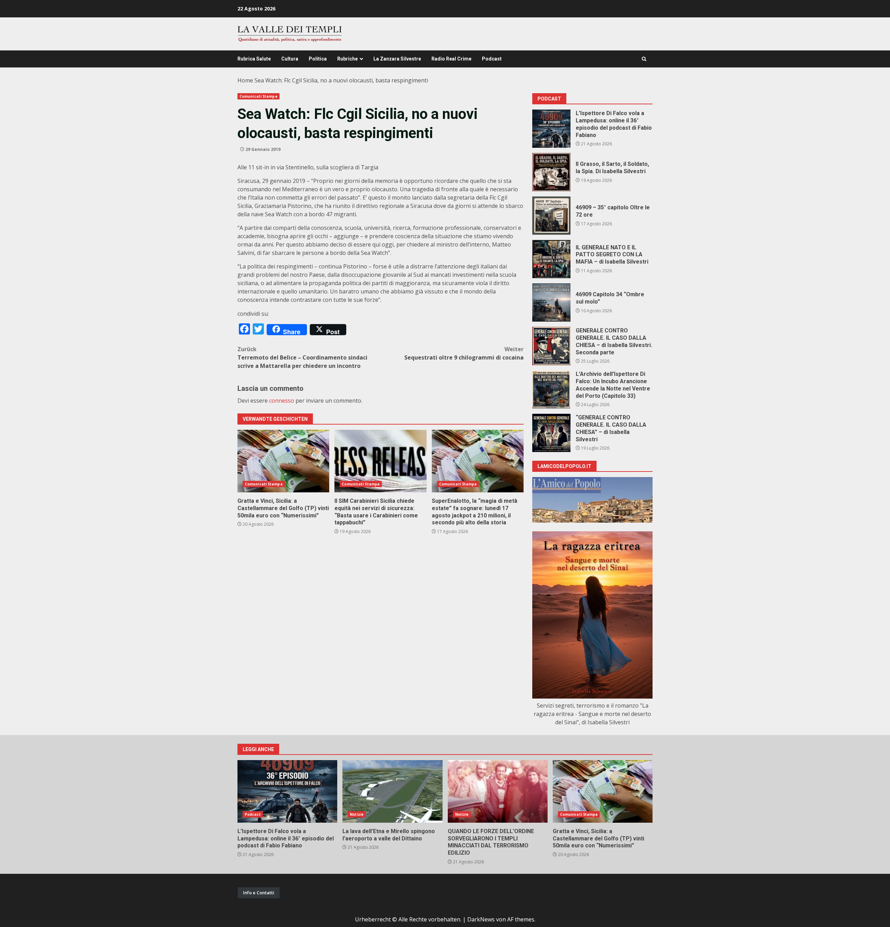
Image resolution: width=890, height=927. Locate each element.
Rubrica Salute (254, 59)
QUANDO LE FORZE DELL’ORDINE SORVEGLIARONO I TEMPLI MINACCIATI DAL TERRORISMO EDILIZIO (498, 791)
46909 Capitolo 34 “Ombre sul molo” (551, 302)
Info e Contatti (258, 892)
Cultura (289, 59)
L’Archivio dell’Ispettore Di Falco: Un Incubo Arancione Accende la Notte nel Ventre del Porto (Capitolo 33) (551, 389)
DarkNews (481, 919)
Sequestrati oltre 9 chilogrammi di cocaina (464, 353)
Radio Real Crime (451, 59)
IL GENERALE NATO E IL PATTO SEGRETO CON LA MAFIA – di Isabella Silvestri (551, 259)
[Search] (644, 59)
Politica (318, 59)
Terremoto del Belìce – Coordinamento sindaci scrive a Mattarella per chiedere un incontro (302, 357)
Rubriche (347, 59)
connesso (281, 400)
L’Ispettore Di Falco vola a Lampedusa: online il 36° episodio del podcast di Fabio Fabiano (551, 129)
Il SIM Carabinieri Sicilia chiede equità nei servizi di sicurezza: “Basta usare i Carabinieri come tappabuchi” (380, 461)
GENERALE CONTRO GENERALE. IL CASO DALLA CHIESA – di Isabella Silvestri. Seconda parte (551, 346)
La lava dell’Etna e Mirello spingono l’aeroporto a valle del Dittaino (392, 791)
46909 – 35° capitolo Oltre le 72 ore (551, 215)
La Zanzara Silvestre (397, 59)
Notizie (357, 814)
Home (245, 80)
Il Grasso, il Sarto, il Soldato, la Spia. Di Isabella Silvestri (551, 172)
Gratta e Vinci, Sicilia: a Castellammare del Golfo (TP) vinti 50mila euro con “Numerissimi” (283, 461)
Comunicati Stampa (258, 96)
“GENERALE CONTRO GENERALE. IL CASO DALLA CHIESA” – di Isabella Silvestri (551, 433)
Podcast (492, 59)
